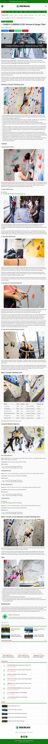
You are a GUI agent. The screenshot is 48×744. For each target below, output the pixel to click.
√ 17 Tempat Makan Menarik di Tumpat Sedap (17, 697)
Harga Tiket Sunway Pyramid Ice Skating (12, 502)
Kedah (13, 11)
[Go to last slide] (44, 640)
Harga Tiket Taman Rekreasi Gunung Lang (17, 713)
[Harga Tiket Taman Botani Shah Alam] (5, 721)
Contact (20, 732)
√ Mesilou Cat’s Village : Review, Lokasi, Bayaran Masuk (19, 678)
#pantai (25, 15)
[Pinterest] (26, 737)
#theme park (31, 15)
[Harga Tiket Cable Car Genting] (28, 630)
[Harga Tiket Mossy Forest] (5, 630)
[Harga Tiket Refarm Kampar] (39, 648)
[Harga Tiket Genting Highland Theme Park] (28, 636)
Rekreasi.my (41, 607)
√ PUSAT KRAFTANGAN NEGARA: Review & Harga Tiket (19, 688)
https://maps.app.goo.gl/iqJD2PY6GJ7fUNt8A (17, 461)
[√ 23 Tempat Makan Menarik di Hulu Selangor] (24, 648)
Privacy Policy (30, 732)
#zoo (36, 15)
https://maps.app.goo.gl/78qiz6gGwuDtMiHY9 (17, 489)
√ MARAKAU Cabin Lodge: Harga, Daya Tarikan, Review (19, 683)
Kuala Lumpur (31, 11)
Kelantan (21, 11)
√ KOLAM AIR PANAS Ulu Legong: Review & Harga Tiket (19, 665)
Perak (34, 654)
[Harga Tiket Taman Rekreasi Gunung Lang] (5, 636)
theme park (6, 622)
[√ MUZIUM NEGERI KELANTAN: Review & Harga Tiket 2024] (8, 648)
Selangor (3, 21)
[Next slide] (46, 640)
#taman (16, 15)
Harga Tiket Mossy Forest (14, 705)
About (16, 732)
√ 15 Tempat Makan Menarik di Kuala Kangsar (17, 692)
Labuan (43, 11)
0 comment (9, 27)
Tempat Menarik (9, 21)
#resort (43, 15)
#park (40, 15)
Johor (5, 11)
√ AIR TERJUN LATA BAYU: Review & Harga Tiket (13, 193)
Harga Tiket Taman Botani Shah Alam (16, 721)
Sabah (8, 671)
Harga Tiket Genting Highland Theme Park (17, 717)
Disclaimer (24, 732)
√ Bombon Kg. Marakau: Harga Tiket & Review (17, 674)
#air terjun (21, 15)
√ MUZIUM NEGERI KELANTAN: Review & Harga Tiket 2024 (7, 657)
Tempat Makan (24, 654)
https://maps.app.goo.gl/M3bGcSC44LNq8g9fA (17, 475)
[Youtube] (24, 737)
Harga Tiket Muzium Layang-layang (13, 420)
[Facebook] (22, 737)
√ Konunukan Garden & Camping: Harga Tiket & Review (19, 669)
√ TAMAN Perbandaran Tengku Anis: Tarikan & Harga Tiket (20, 1)
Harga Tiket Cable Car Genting (15, 709)
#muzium (11, 15)
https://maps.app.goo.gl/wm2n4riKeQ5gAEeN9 (17, 507)
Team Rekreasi (16, 614)
